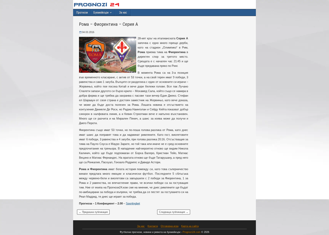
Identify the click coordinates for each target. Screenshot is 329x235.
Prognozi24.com (192, 232)
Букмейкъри (101, 12)
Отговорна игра (169, 226)
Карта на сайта (190, 226)
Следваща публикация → (173, 212)
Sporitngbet (133, 203)
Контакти (153, 226)
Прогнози (82, 12)
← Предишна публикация (93, 212)
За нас (123, 12)
